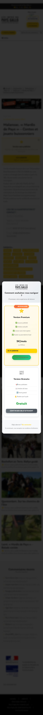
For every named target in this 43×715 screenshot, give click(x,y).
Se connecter (26, 425)
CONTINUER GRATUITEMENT (21, 411)
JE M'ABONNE (13, 351)
